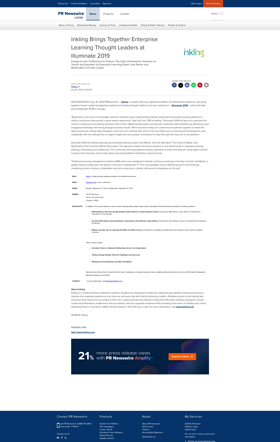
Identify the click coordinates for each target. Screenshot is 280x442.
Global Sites (147, 436)
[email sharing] (206, 85)
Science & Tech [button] (108, 25)
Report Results (106, 435)
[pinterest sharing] (199, 85)
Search (214, 13)
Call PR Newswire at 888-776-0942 (75, 423)
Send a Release (213, 3)
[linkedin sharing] (187, 85)
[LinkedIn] (58, 437)
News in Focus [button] (66, 25)
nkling (125, 102)
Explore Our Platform (109, 423)
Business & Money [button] (86, 25)
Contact (124, 14)
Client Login (196, 3)
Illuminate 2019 (180, 105)
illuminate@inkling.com (114, 281)
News (93, 14)
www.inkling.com (185, 306)
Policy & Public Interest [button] (152, 25)
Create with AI (106, 429)
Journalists (95, 3)
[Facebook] (62, 437)
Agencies (107, 3)
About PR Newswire (151, 423)
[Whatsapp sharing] (193, 85)
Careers (145, 429)
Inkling (88, 176)
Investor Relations (79, 3)
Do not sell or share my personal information (200, 435)
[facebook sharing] (174, 85)
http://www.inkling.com (83, 332)
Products (108, 14)
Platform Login (191, 426)
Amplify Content (107, 438)
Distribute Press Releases (111, 432)
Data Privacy (190, 429)
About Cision (148, 426)
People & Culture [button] (177, 25)
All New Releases (193, 423)
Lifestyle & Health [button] (128, 25)
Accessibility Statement (152, 432)
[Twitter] (65, 437)
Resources (63, 3)
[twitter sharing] (180, 86)
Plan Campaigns (107, 426)
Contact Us (62, 434)
